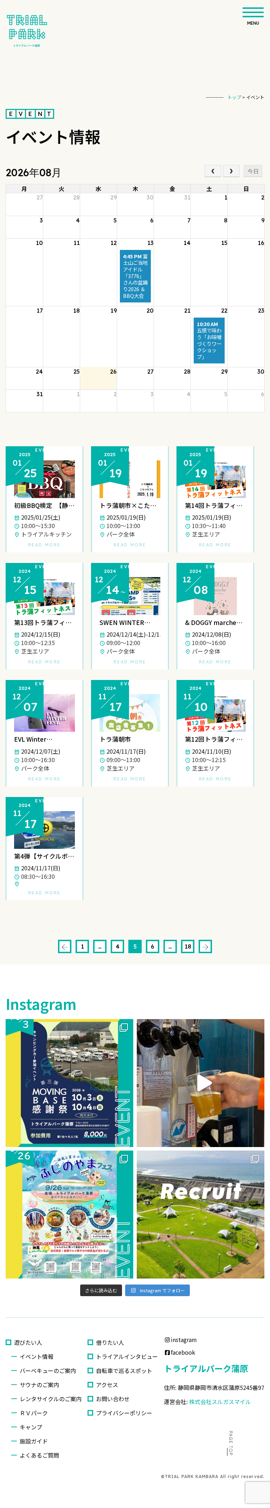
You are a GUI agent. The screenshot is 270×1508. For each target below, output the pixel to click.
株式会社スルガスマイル (220, 1401)
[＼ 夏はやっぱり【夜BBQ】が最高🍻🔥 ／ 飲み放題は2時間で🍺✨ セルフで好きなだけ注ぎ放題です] (200, 1083)
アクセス (107, 1384)
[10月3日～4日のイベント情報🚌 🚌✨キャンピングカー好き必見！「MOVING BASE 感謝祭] (69, 1083)
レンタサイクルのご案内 (51, 1398)
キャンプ (31, 1427)
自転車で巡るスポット (124, 1370)
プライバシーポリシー (124, 1413)
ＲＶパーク (34, 1413)
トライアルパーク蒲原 (206, 1368)
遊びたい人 (28, 1342)
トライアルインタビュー (127, 1356)
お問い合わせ (113, 1398)
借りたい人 (110, 1342)
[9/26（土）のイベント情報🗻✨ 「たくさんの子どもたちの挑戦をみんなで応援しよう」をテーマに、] (69, 1215)
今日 (253, 171)
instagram (184, 1339)
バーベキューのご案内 (51, 1370)
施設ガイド (34, 1441)
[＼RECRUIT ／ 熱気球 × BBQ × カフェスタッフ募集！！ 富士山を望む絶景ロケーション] (200, 1215)
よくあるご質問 (39, 1455)
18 (188, 946)
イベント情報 (36, 1356)
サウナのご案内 (39, 1384)
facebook (183, 1352)
